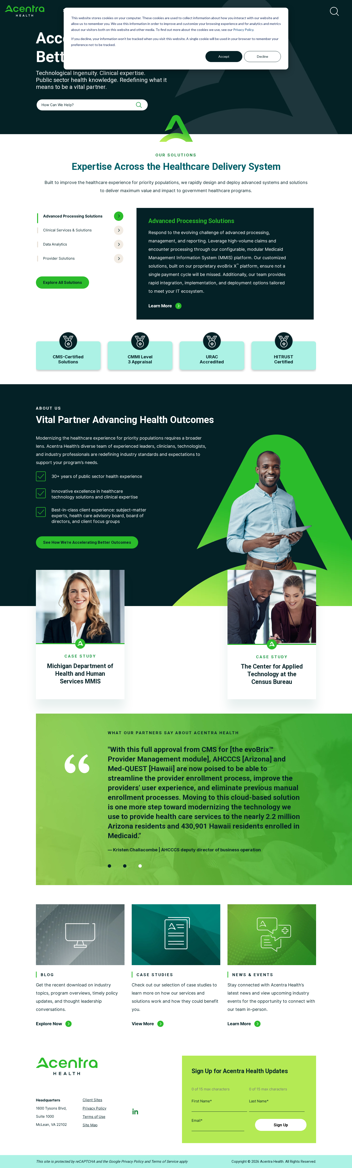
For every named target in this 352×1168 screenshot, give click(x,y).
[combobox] (92, 104)
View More (143, 1023)
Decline (262, 56)
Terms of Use (94, 1116)
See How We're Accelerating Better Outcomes (87, 542)
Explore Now (49, 1023)
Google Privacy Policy (126, 1161)
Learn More (239, 1023)
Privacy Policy (243, 30)
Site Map (90, 1125)
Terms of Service (164, 1161)
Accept (223, 56)
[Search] (140, 105)
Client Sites (92, 1100)
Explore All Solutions (62, 282)
